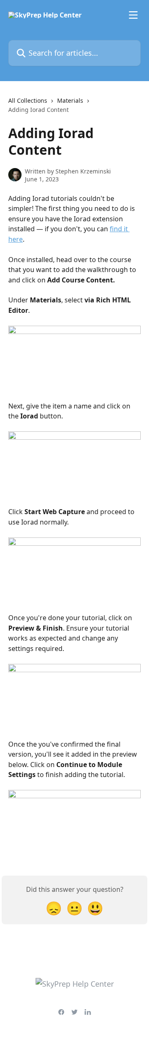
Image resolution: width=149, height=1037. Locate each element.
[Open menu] (133, 15)
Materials (70, 100)
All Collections (27, 100)
